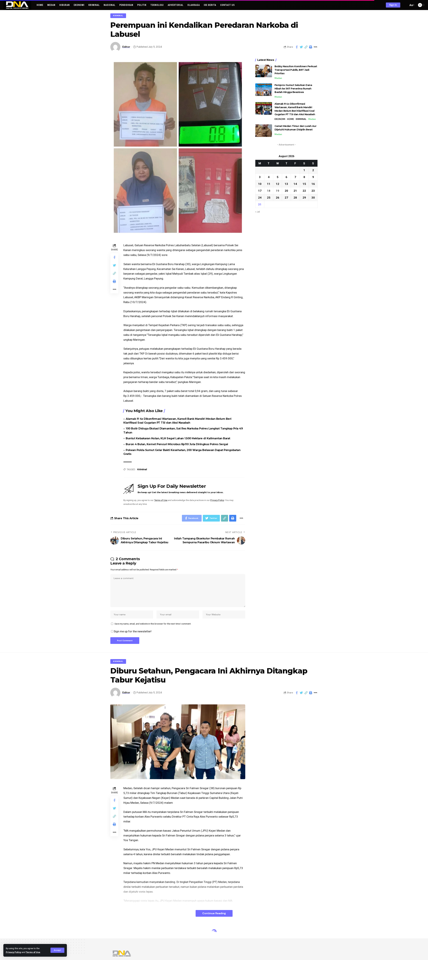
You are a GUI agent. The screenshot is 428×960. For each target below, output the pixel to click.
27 (286, 197)
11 (268, 183)
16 (313, 183)
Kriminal (142, 469)
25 (268, 197)
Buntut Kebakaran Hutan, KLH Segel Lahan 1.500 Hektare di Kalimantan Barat (178, 438)
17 (259, 190)
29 (304, 197)
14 (295, 183)
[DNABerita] (17, 5)
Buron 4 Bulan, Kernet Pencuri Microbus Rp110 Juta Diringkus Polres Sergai (177, 444)
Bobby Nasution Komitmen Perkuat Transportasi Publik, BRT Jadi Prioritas (296, 70)
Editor (126, 46)
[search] (405, 5)
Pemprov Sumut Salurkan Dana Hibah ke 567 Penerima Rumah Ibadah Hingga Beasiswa (293, 89)
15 (304, 183)
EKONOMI (280, 119)
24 (259, 197)
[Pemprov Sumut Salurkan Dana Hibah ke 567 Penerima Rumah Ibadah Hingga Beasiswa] (263, 89)
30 (313, 197)
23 (313, 190)
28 (295, 197)
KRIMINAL (118, 15)
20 (286, 190)
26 (277, 197)
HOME (290, 119)
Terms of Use (33, 952)
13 (286, 183)
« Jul (257, 211)
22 (304, 190)
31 (259, 204)
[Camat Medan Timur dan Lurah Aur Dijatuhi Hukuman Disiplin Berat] (263, 130)
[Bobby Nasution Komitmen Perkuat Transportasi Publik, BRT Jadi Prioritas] (263, 71)
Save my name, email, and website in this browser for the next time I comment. (153, 623)
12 (277, 183)
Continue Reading (214, 913)
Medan (278, 78)
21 (295, 190)
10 (259, 183)
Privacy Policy (13, 952)
